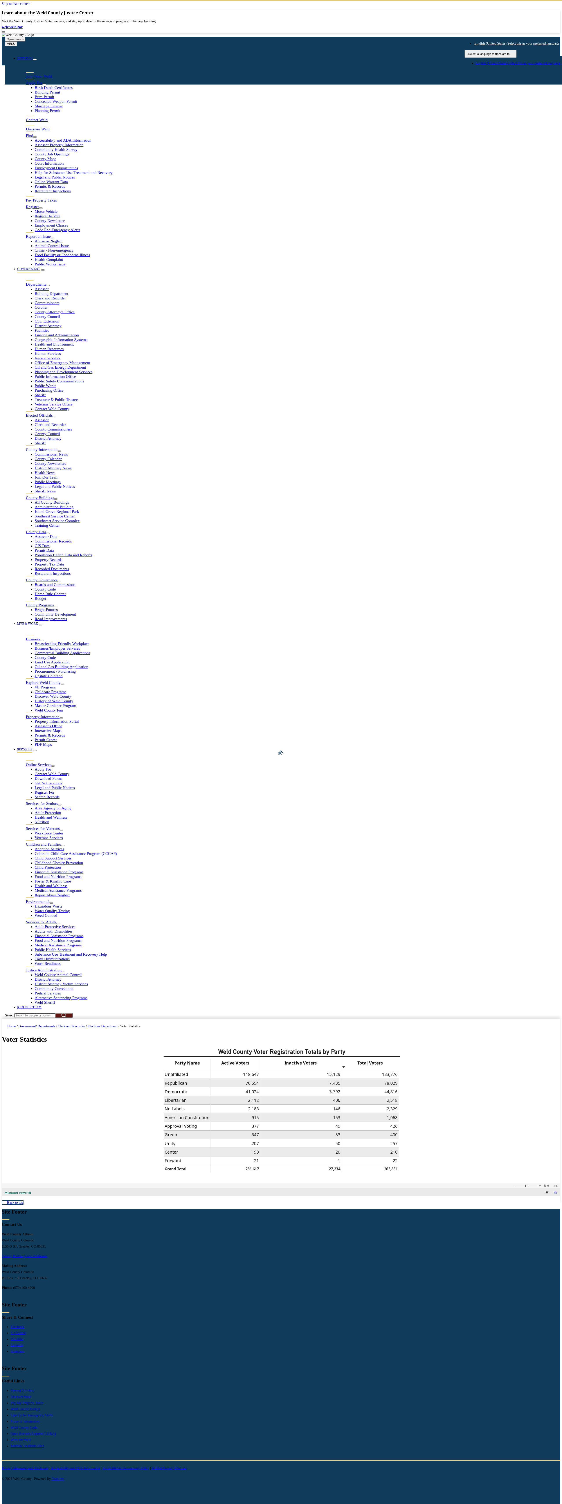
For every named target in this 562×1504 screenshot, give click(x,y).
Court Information (49, 163)
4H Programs (45, 687)
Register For (44, 792)
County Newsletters (50, 463)
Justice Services (47, 358)
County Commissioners (53, 429)
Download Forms (48, 778)
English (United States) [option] (518, 63)
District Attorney (48, 326)
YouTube (17, 1339)
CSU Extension (47, 321)
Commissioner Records (53, 541)
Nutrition (42, 822)
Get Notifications (48, 783)
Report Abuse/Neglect (52, 895)
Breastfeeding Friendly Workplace (62, 643)
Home (11, 1026)
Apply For (43, 769)
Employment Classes (51, 225)
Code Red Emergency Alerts (57, 230)
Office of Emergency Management (62, 362)
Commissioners (47, 303)
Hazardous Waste (48, 906)
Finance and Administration (57, 335)
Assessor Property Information (59, 145)
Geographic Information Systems (61, 339)
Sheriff (40, 395)
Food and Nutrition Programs (58, 876)
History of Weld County (54, 701)
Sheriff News (45, 491)
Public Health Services (53, 949)
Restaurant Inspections (53, 191)
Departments (47, 1026)
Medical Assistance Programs (58, 890)
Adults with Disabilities (53, 931)
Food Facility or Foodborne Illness (62, 255)
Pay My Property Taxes (27, 1403)
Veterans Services (49, 838)
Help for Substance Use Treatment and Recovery (74, 172)
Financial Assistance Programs (59, 872)
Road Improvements (51, 619)
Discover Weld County (53, 696)
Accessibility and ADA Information (63, 140)
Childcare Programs (50, 692)
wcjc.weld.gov (12, 27)
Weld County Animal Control (58, 975)
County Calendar (48, 459)
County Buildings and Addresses (24, 1256)
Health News (45, 472)
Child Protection (48, 867)
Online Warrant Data (51, 182)
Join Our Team (46, 477)
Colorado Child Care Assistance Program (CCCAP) (76, 853)
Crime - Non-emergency (54, 250)
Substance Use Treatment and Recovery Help (71, 954)
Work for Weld (21, 1440)
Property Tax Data (49, 564)
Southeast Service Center (55, 516)
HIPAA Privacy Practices (169, 1468)
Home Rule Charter (50, 594)
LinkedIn (17, 1345)
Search (9, 1015)
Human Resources (49, 349)
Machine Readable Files (27, 1446)
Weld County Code (24, 1427)
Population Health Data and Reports (63, 555)
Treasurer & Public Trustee (56, 399)
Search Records (47, 797)
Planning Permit (47, 110)
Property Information (25, 1421)
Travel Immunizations (52, 959)
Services (24, 749)
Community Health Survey (56, 149)
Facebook (17, 1327)
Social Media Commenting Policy (126, 1468)
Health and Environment (54, 344)
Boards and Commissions (55, 584)
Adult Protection (48, 813)
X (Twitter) (18, 1333)
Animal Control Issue (52, 245)
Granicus (58, 1479)
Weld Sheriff (45, 1002)
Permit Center (46, 740)
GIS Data (42, 546)
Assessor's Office (48, 726)
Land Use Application (52, 662)
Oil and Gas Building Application (61, 667)
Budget (40, 598)
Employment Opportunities (56, 168)
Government (28, 269)
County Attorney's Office (55, 312)
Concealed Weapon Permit (56, 101)
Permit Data (44, 550)
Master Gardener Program (55, 705)
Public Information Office (55, 376)
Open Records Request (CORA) (33, 1434)
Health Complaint (49, 259)
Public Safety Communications (59, 381)
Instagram (17, 1351)
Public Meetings (48, 482)
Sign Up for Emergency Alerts (32, 1415)
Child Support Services (53, 858)
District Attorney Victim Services (61, 984)
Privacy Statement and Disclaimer (25, 1468)
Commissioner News (51, 454)
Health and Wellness (51, 817)
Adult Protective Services (55, 926)
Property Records (48, 559)
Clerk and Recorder (50, 298)
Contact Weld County (52, 409)
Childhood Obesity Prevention (59, 863)
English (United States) (516, 43)
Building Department (51, 293)
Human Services (48, 353)
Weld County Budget (25, 1409)
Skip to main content (16, 3)
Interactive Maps (48, 730)
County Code (45, 589)
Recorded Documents (52, 569)
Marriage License (49, 106)
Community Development (55, 614)
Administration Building (54, 507)
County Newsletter (50, 220)
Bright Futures (46, 609)
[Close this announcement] (3, 32)
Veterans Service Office (53, 404)
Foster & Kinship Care (53, 881)
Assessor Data (46, 536)
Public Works (45, 386)
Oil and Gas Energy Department (60, 367)
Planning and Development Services (63, 372)
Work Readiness (48, 963)
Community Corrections (54, 988)
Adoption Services (49, 849)
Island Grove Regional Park (57, 511)
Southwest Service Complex (57, 521)
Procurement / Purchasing (55, 671)
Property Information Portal (57, 721)
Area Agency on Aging (53, 808)
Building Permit (47, 92)
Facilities (42, 330)
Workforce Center (49, 833)
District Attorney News (53, 468)
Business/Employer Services (57, 648)
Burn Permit (44, 97)
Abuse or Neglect (49, 241)
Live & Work (27, 623)
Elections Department (103, 1026)
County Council (47, 316)
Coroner (41, 307)
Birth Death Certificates (54, 87)
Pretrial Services (48, 993)
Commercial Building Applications (62, 653)
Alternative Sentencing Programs (61, 998)
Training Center (47, 525)
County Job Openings (52, 154)
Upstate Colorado (49, 676)
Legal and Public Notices (55, 177)
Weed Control (46, 915)
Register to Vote (47, 216)
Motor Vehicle (46, 211)
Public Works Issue (50, 264)
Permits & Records (50, 186)
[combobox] (491, 54)
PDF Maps (43, 744)
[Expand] (35, 59)
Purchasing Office (49, 390)
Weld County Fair (49, 710)
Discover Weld (21, 1397)
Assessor (42, 289)
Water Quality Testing (52, 911)
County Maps (45, 159)
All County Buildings (52, 502)
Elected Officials (22, 1390)
